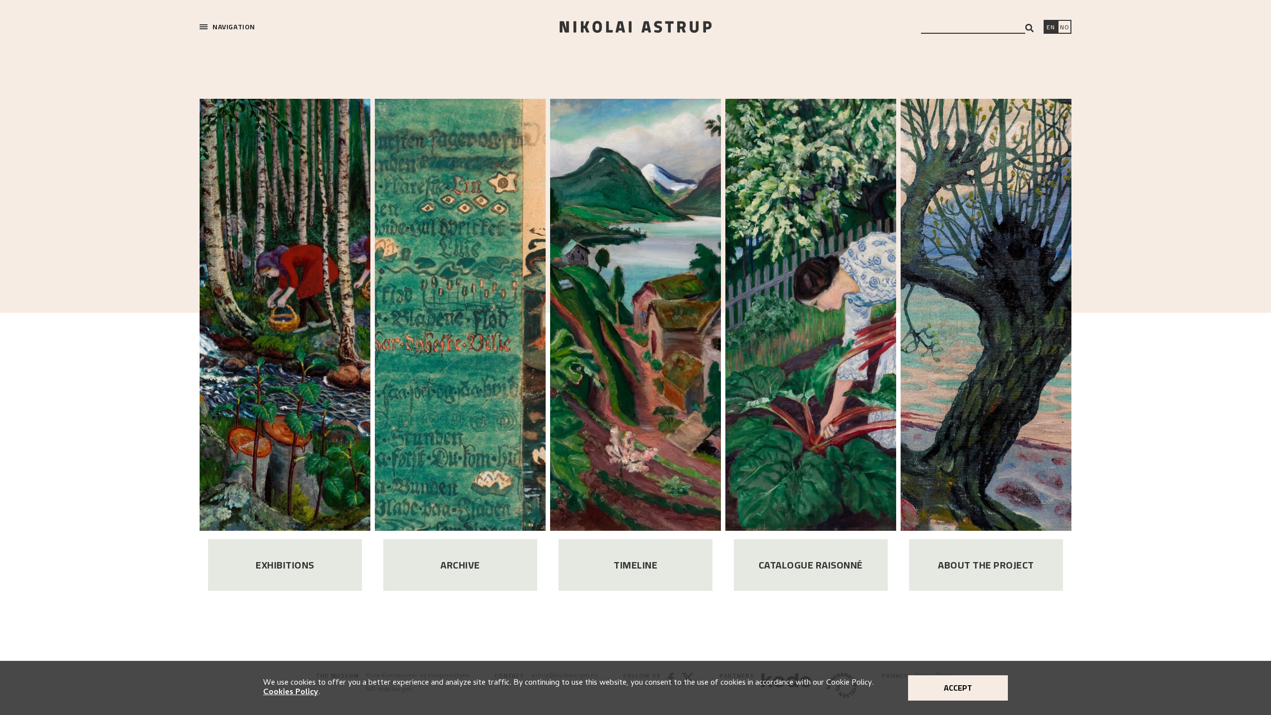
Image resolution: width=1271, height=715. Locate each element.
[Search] (1029, 28)
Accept (958, 687)
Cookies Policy (290, 692)
